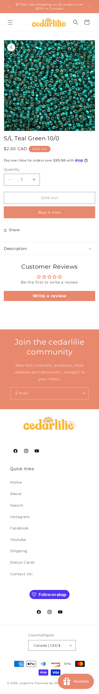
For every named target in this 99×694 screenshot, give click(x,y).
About (16, 493)
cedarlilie (26, 683)
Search (16, 505)
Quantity (11, 169)
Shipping (18, 551)
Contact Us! (21, 574)
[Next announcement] (89, 6)
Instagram (20, 516)
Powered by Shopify (50, 683)
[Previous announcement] (9, 6)
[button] (10, 22)
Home (16, 482)
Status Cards (22, 562)
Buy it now (49, 212)
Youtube (18, 539)
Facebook (19, 528)
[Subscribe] (83, 393)
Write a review (49, 295)
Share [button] (14, 230)
